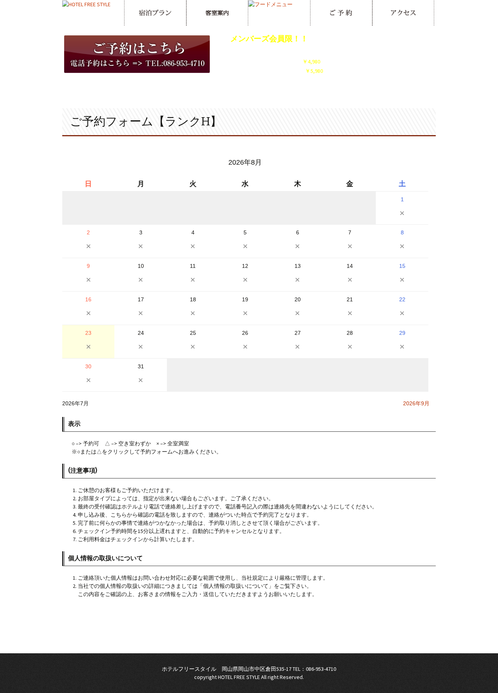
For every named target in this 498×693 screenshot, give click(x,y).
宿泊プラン (202, 641)
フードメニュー (268, 641)
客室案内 (233, 641)
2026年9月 (416, 403)
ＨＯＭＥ (173, 641)
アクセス (325, 641)
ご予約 (301, 641)
